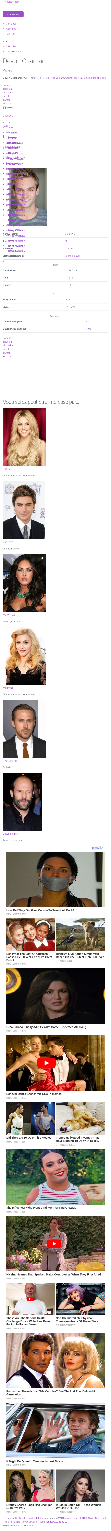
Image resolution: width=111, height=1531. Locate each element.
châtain (10, 199)
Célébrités (11, 23)
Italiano (75, 1518)
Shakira (7, 468)
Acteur (8, 70)
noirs (8, 210)
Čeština (19, 1518)
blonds (9, 184)
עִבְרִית (50, 1521)
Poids (48, 78)
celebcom (11, 1)
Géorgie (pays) (72, 256)
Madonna (8, 687)
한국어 (91, 1518)
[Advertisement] (55, 378)
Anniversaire (12, 28)
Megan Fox (9, 614)
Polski (6, 1521)
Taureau (10, 127)
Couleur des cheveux (95, 78)
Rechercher (13, 14)
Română (25, 1521)
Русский (34, 1521)
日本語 (83, 1518)
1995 (73, 234)
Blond (88, 329)
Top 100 (10, 34)
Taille (41, 78)
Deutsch (27, 1518)
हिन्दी (60, 1518)
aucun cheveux (14, 163)
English (35, 1518)
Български (8, 1518)
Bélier (9, 122)
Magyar (67, 1518)
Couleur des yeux (74, 78)
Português (15, 1521)
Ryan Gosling (9, 760)
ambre (9, 153)
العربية (65, 1521)
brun (8, 189)
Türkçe (43, 1521)
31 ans (68, 241)
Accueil (10, 41)
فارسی (57, 1521)
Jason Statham (11, 833)
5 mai (67, 234)
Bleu (88, 321)
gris (8, 205)
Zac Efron (8, 542)
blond (9, 169)
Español (44, 1518)
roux (8, 215)
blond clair (11, 174)
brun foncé (11, 194)
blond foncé (12, 179)
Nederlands (101, 1518)
